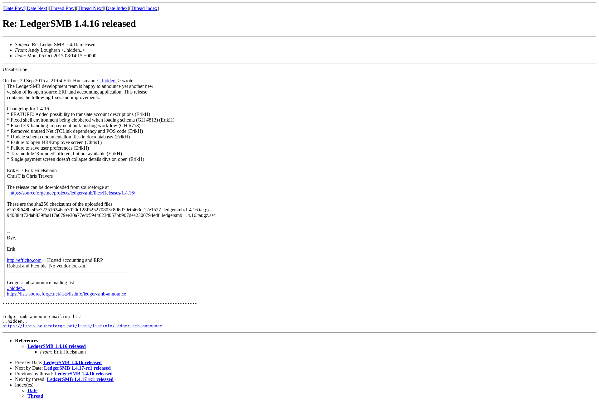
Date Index (117, 8)
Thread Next (90, 8)
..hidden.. (109, 80)
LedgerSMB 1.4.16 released (56, 346)
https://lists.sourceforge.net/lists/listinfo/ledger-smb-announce (66, 293)
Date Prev (14, 8)
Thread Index (144, 8)
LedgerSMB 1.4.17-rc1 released (77, 368)
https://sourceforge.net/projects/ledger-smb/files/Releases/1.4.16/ (72, 192)
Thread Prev (62, 8)
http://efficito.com (24, 260)
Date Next (37, 8)
